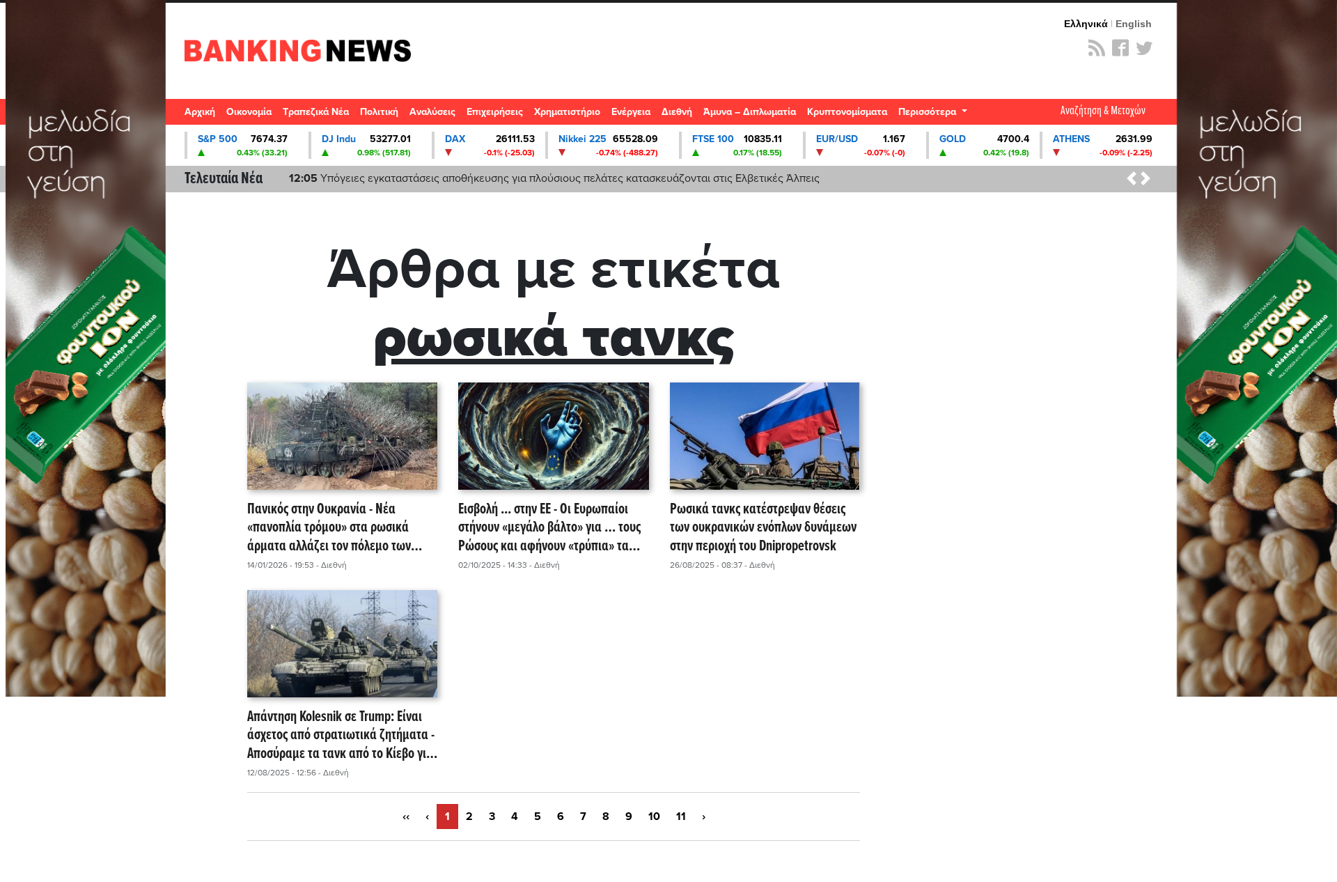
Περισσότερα (928, 112)
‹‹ (405, 816)
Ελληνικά (1086, 23)
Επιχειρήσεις (495, 112)
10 (654, 816)
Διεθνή (677, 112)
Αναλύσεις (432, 112)
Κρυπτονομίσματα (847, 112)
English (1134, 23)
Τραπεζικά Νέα (316, 112)
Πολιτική (379, 112)
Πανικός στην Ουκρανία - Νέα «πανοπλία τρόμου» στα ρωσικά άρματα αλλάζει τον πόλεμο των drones (329, 528)
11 (681, 816)
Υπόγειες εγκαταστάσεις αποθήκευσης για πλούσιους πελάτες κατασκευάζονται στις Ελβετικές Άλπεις (554, 178)
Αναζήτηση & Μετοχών (1103, 111)
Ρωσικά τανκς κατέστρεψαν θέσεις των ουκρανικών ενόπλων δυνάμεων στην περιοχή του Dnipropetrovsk (763, 528)
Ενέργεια (630, 112)
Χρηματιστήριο (567, 112)
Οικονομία (249, 112)
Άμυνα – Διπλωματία (749, 112)
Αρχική (200, 112)
